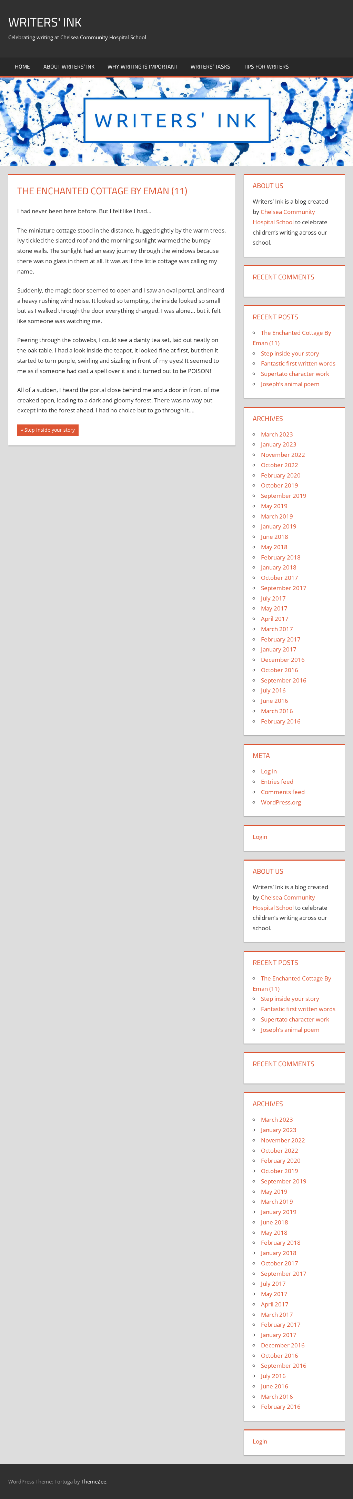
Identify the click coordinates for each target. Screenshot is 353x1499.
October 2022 (279, 465)
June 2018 (274, 537)
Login (260, 837)
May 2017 (274, 608)
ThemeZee (93, 1481)
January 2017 (278, 649)
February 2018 (281, 557)
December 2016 (283, 660)
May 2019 (274, 506)
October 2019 (279, 485)
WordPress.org (281, 802)
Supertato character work (295, 374)
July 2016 (273, 690)
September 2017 (283, 588)
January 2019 (278, 526)
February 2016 (281, 721)
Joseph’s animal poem (290, 384)
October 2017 (279, 578)
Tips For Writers (266, 66)
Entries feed (277, 782)
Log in (269, 771)
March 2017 (277, 629)
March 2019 (277, 516)
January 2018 (278, 567)
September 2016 (283, 680)
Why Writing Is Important (143, 66)
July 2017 (273, 598)
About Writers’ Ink (68, 66)
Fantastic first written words (298, 363)
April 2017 (275, 619)
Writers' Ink (44, 21)
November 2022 (283, 455)
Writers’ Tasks (210, 66)
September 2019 (283, 496)
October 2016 (279, 670)
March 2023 (277, 434)
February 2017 (281, 639)
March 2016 (277, 711)
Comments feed (283, 792)
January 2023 (278, 444)
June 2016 (274, 701)
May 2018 (274, 547)
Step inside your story (49, 431)
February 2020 (281, 475)
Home (22, 66)
